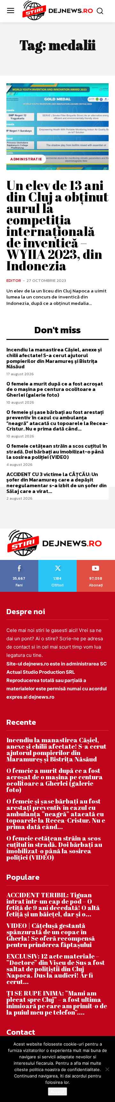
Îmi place (19, 562)
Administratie (26, 159)
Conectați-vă (57, 562)
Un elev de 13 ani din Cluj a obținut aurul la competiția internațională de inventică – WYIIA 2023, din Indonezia (57, 225)
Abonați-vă (96, 562)
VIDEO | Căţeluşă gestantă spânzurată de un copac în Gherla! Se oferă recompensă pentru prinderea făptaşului (50, 935)
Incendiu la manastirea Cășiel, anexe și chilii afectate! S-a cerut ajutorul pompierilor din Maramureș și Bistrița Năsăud (54, 358)
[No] (107, 1069)
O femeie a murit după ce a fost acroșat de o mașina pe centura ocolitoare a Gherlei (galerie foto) (54, 389)
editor (13, 280)
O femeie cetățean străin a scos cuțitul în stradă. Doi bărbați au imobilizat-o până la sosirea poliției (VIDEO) (56, 451)
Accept (57, 1091)
